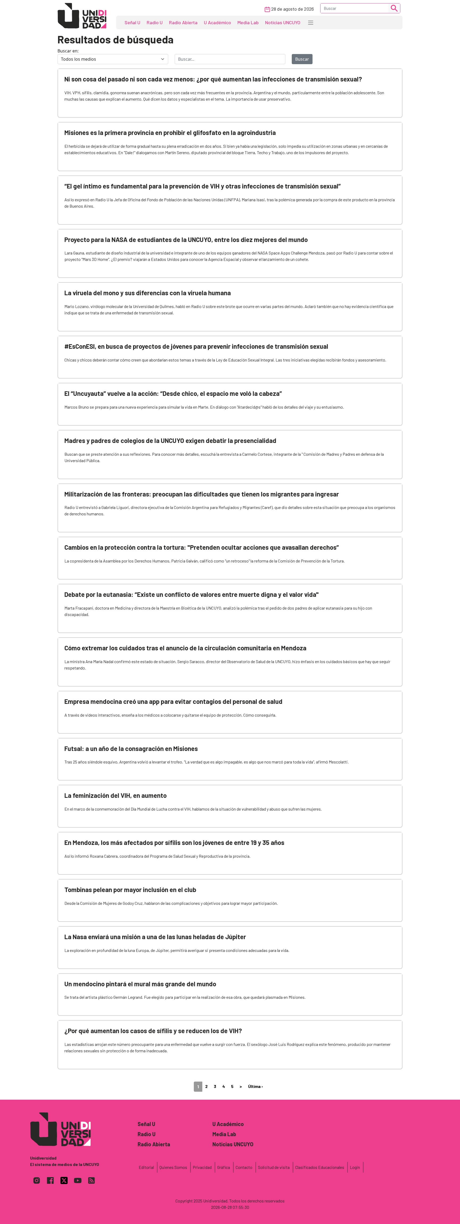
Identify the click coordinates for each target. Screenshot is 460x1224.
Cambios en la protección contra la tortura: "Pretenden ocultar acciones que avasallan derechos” (201, 547)
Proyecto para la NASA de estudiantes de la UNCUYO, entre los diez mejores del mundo (186, 239)
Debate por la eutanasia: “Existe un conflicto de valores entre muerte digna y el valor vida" (191, 594)
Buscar (302, 59)
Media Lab (248, 22)
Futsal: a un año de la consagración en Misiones (131, 748)
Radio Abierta (183, 22)
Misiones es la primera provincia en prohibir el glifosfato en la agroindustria (170, 132)
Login (355, 1167)
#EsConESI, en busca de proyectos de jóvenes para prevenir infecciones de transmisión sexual (196, 346)
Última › (255, 1086)
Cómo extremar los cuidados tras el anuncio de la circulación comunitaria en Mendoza (185, 648)
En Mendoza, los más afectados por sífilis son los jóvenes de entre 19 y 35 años (174, 842)
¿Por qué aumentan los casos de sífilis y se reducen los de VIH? (153, 1030)
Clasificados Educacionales (319, 1167)
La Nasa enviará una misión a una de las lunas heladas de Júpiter (155, 936)
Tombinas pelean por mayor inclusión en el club (130, 889)
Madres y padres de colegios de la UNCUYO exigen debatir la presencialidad (170, 440)
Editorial (146, 1167)
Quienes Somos (173, 1167)
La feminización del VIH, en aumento (115, 795)
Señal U (132, 22)
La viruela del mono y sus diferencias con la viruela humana (147, 293)
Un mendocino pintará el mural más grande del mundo (140, 984)
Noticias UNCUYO (282, 22)
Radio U (155, 22)
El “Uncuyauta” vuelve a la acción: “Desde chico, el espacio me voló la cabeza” (173, 393)
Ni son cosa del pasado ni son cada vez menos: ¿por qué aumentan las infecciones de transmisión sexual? (213, 79)
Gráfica (223, 1167)
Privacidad (202, 1167)
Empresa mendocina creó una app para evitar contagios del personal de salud (173, 701)
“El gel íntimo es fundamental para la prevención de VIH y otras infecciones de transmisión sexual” (202, 186)
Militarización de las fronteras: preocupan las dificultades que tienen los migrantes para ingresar (201, 494)
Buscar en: (68, 51)
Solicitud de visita (274, 1167)
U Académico (217, 22)
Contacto (244, 1167)
